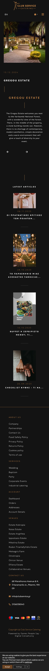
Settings (19, 667)
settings (28, 662)
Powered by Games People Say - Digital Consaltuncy (24, 634)
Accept (7, 667)
